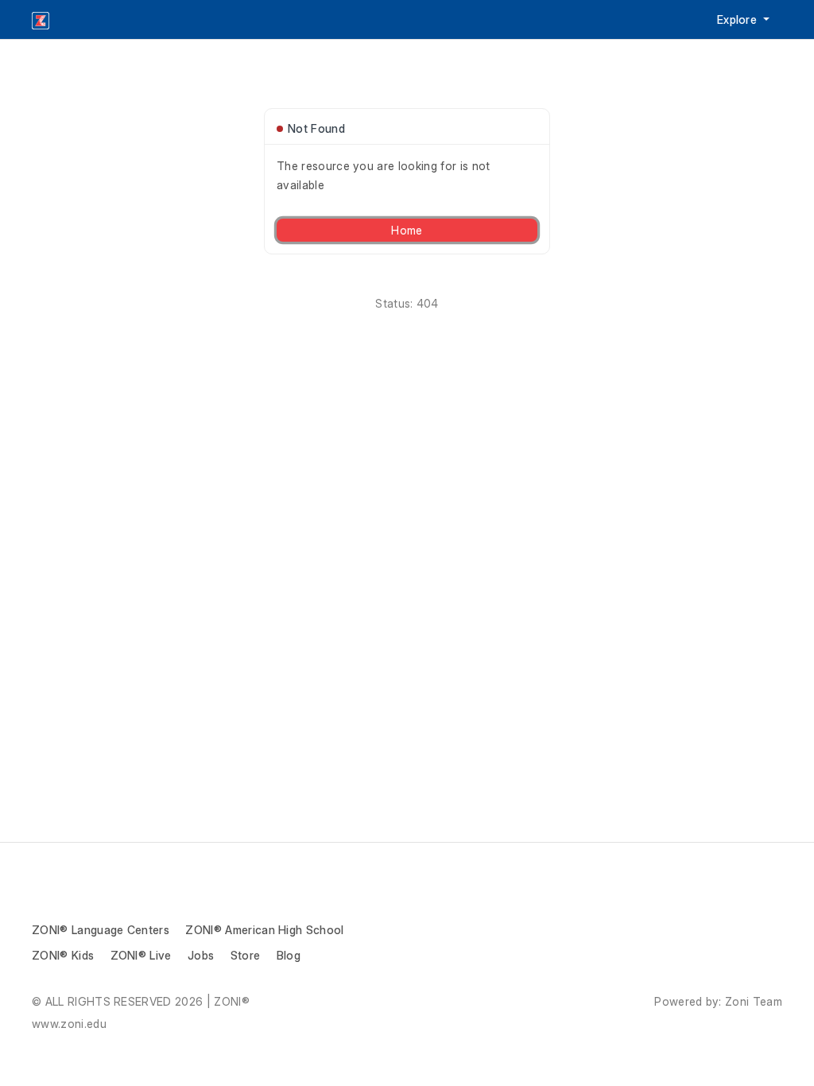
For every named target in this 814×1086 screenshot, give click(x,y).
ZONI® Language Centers (100, 930)
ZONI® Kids (63, 955)
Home (406, 230)
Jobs (201, 955)
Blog (288, 955)
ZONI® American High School (264, 930)
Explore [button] (739, 19)
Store (246, 955)
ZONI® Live (141, 955)
